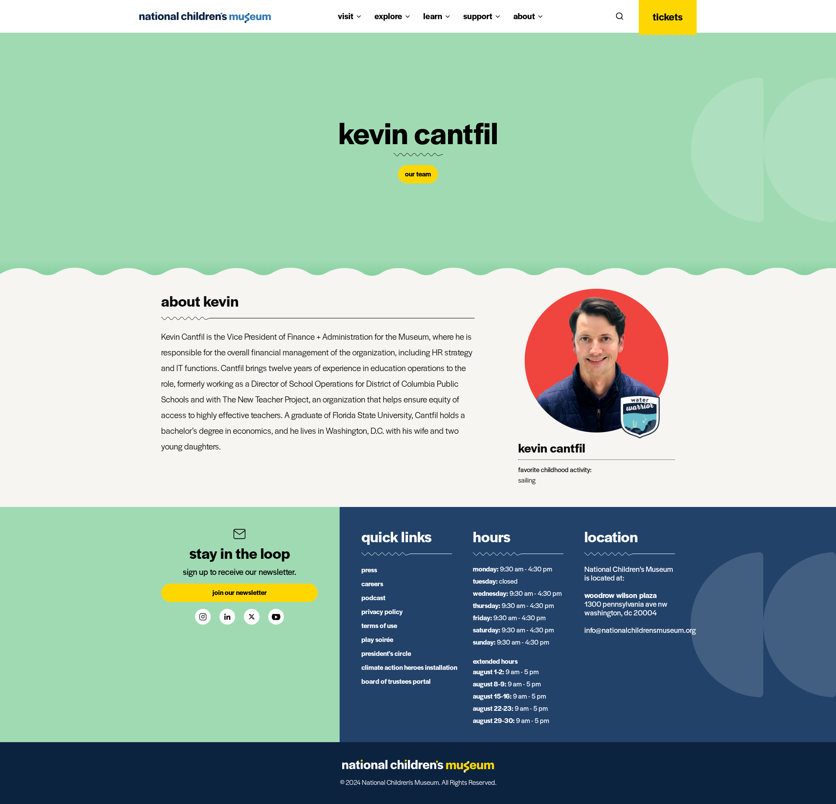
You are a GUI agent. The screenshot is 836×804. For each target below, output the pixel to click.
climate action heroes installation (409, 667)
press (369, 569)
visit (346, 16)
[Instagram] (203, 617)
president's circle (386, 653)
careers (372, 583)
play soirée (377, 639)
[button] (619, 16)
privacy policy (382, 611)
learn (432, 16)
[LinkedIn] (227, 617)
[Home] (205, 17)
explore (388, 16)
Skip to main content (40, 9)
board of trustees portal (396, 681)
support (477, 16)
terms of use (379, 625)
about (524, 16)
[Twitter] (252, 617)
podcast (373, 597)
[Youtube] (276, 617)
